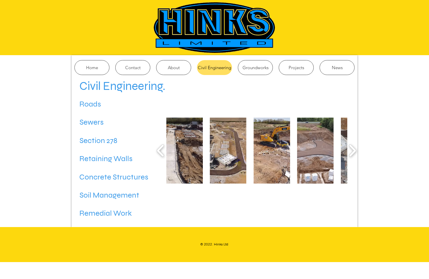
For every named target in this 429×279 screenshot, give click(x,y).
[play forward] (352, 150)
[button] (184, 150)
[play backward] (160, 150)
